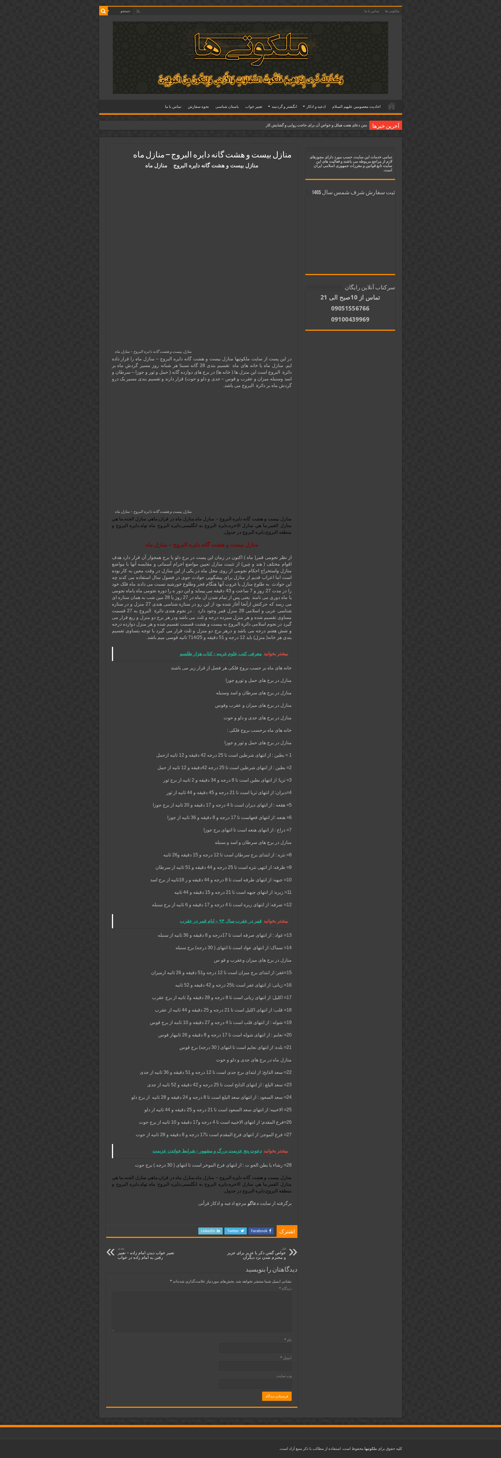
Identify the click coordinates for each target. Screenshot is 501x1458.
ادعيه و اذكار (316, 106)
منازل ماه (156, 165)
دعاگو (253, 1203)
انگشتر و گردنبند (284, 106)
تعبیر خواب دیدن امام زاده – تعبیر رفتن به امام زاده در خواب (146, 1253)
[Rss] (138, 11)
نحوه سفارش (198, 106)
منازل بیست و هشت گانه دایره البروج (215, 165)
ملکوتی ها (392, 11)
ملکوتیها (370, 1448)
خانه (391, 106)
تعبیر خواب (253, 106)
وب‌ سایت (284, 1376)
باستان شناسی (227, 106)
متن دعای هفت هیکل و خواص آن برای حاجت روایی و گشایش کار (316, 125)
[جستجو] (103, 11)
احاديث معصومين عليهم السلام (356, 106)
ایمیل (286, 1358)
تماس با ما (371, 11)
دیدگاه (285, 1288)
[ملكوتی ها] (250, 56)
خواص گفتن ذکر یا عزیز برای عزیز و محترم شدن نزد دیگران (256, 1253)
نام (288, 1340)
